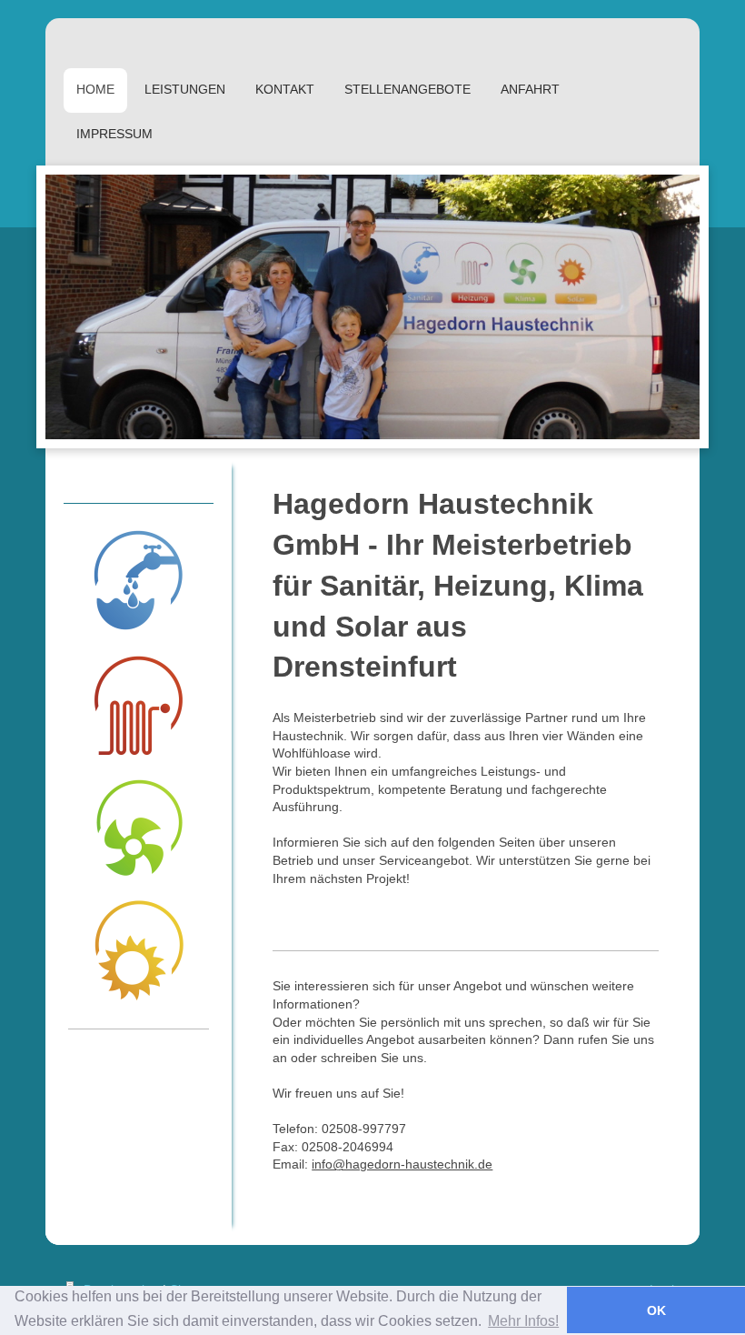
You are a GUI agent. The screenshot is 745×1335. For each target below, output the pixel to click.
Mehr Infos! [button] (523, 1321)
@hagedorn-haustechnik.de (412, 1164)
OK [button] (656, 1310)
